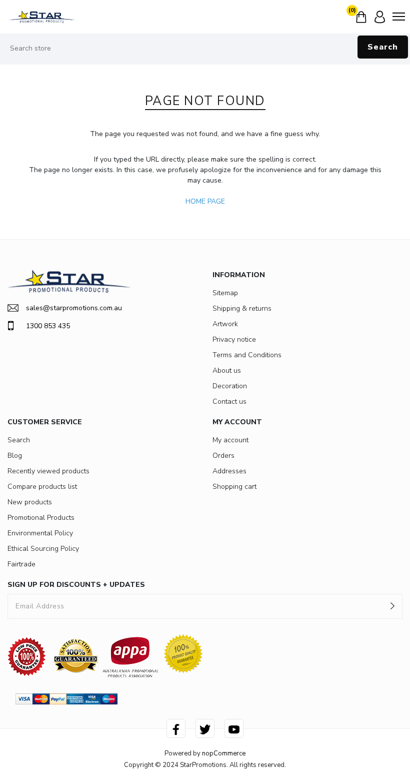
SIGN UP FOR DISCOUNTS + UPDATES (76, 584)
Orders (223, 455)
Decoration (229, 386)
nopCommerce (224, 753)
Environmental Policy (40, 533)
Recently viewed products (49, 471)
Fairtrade (22, 564)
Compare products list (42, 486)
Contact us (229, 401)
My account (230, 440)
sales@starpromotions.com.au (74, 308)
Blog (15, 455)
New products (30, 502)
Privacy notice (234, 339)
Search (383, 47)
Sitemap (225, 293)
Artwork (225, 324)
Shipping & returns (242, 308)
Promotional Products (41, 517)
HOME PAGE (205, 201)
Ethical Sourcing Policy (43, 548)
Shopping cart (234, 486)
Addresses (229, 471)
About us (226, 370)
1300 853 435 (48, 326)
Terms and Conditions (247, 355)
